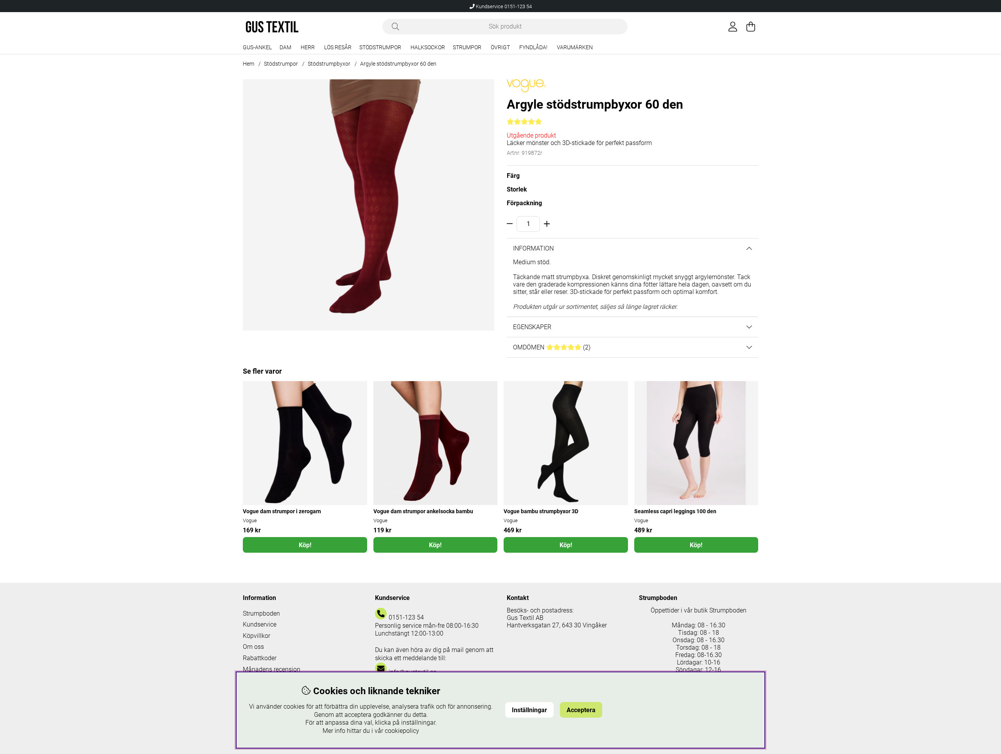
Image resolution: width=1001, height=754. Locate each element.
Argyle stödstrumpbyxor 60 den (398, 64)
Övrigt (500, 47)
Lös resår (338, 47)
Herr (308, 47)
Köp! (305, 545)
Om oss (253, 646)
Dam (285, 47)
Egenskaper (532, 327)
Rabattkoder (259, 658)
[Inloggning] (732, 26)
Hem (248, 64)
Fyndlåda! (533, 47)
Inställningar (529, 710)
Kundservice (259, 624)
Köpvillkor (256, 635)
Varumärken (575, 47)
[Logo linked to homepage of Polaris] (272, 26)
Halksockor (428, 47)
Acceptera (581, 710)
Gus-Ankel (257, 47)
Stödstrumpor (380, 47)
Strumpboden (261, 613)
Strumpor (467, 47)
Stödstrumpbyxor (329, 64)
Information (533, 248)
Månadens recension (271, 669)
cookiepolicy (402, 730)
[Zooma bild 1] (368, 205)
